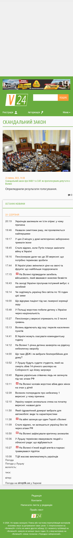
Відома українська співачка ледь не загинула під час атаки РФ (41, 376)
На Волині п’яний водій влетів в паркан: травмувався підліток (40, 449)
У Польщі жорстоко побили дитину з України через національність (41, 311)
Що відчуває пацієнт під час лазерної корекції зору (41, 302)
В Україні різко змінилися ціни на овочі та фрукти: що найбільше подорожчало (39, 267)
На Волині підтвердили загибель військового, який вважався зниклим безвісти (41, 275)
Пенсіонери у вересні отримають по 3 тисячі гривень (41, 320)
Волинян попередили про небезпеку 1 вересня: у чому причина (37, 394)
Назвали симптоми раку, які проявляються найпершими (40, 231)
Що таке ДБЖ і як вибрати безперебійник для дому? (41, 355)
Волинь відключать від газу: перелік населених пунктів (42, 328)
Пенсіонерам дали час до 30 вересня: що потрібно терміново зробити (39, 258)
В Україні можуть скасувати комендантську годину (39, 337)
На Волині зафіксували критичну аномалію (44, 433)
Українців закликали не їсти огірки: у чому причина (39, 222)
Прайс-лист (36, 509)
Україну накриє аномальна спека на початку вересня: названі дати (41, 403)
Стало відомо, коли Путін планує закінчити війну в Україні (39, 249)
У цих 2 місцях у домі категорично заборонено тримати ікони (42, 240)
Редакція (37, 495)
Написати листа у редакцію (36, 505)
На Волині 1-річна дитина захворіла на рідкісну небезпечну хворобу (42, 346)
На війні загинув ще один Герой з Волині (42, 419)
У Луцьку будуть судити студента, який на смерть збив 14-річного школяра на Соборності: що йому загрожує (39, 366)
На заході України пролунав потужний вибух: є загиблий (42, 284)
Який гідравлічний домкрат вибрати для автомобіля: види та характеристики (38, 412)
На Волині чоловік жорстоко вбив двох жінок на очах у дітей (42, 385)
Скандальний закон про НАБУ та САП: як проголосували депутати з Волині (37, 182)
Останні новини (15, 203)
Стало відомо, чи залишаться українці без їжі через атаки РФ (41, 426)
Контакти (36, 500)
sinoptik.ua (24, 483)
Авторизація (34, 112)
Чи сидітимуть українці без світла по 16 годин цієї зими (41, 293)
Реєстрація (8, 112)
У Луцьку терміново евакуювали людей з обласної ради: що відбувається (38, 440)
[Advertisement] (36, 38)
